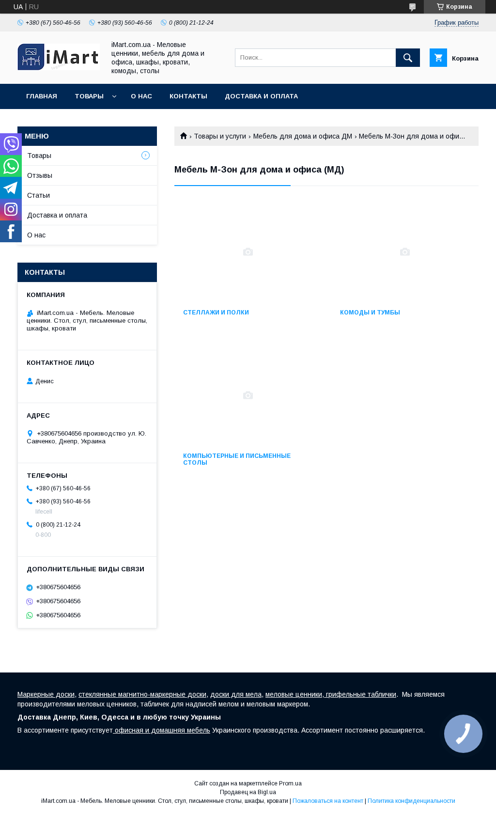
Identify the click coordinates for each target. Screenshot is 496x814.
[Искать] (408, 57)
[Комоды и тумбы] (405, 252)
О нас (141, 96)
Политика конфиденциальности (411, 801)
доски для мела (236, 694)
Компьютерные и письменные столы (237, 459)
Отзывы (39, 175)
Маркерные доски (46, 694)
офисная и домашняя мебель (161, 730)
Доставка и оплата (261, 96)
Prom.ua (290, 783)
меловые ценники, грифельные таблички (330, 694)
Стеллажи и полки (216, 312)
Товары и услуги (220, 136)
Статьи (38, 195)
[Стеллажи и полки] (248, 252)
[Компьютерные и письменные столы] (248, 395)
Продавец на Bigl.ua (248, 792)
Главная (41, 96)
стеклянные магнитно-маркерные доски (142, 694)
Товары (89, 96)
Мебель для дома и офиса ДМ (302, 136)
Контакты (188, 96)
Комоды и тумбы (370, 312)
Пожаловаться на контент (328, 801)
